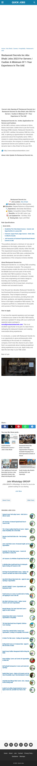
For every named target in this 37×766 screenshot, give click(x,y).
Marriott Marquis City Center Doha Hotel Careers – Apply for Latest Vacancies (14, 609)
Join (15, 753)
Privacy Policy (28, 753)
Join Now (18, 491)
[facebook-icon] (6, 745)
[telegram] (32, 426)
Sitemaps (22, 756)
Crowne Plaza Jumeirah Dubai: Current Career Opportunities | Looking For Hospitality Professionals (15, 631)
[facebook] (4, 426)
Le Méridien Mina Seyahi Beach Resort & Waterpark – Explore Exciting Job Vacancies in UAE (15, 565)
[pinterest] (18, 426)
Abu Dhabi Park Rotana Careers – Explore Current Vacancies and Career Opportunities (14, 602)
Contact (20, 753)
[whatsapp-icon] (21, 745)
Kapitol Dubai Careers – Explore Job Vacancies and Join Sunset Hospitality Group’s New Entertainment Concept (15, 674)
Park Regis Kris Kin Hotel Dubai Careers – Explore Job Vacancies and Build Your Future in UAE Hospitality (15, 572)
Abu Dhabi (24, 202)
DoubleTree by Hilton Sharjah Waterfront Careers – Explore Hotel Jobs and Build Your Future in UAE (14, 688)
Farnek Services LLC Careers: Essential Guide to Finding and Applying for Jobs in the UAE (15, 594)
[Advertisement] (18, 26)
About (11, 753)
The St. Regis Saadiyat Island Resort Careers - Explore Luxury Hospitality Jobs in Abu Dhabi (15, 529)
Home (5, 753)
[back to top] (33, 762)
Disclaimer (15, 756)
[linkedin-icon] (16, 745)
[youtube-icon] (31, 745)
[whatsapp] (25, 426)
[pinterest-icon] (26, 745)
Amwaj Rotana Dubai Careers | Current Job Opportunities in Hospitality (12, 616)
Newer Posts (6, 500)
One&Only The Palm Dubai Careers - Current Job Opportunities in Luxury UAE (14, 551)
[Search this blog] (34, 2)
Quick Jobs (18, 2)
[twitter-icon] (11, 745)
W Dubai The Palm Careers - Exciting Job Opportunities (15, 638)
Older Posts (30, 500)
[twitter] (11, 426)
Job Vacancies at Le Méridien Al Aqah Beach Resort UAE (15, 558)
